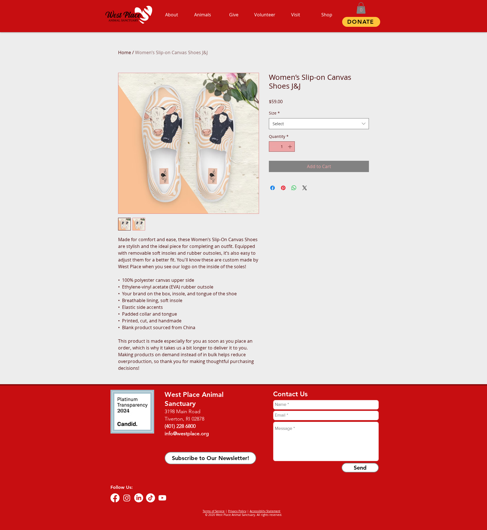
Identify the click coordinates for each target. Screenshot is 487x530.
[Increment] (290, 146)
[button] (361, 8)
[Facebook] (114, 497)
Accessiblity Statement (265, 511)
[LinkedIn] (138, 497)
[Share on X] (304, 187)
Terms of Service (214, 511)
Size (274, 113)
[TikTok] (150, 497)
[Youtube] (162, 497)
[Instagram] (126, 497)
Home (124, 52)
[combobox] (319, 123)
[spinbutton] (282, 146)
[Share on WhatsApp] (294, 187)
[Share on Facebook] (272, 187)
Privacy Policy (237, 511)
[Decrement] (273, 146)
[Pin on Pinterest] (283, 187)
